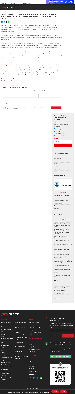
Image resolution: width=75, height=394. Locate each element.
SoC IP (2, 350)
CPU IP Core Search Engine (60, 295)
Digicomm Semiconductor (59, 203)
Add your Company (33, 368)
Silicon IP (3, 352)
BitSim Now (56, 208)
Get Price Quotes (22, 3)
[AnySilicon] (10, 7)
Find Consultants (57, 298)
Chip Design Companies (6, 357)
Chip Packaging (57, 163)
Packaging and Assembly (34, 349)
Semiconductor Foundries (7, 329)
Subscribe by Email (68, 336)
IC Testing (56, 166)
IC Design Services (5, 362)
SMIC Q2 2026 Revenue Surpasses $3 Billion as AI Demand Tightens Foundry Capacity (62, 225)
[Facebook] (4, 22)
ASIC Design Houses (58, 158)
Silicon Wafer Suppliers (20, 327)
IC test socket (18, 349)
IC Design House (5, 355)
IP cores (3, 342)
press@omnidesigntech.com (15, 81)
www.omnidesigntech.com (45, 75)
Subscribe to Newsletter (35, 371)
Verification (58, 131)
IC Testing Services (33, 352)
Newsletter (14, 3)
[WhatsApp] (8, 22)
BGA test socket (18, 351)
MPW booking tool (33, 335)
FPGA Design (57, 171)
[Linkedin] (2, 22)
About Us (3, 3)
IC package (17, 332)
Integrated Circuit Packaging (21, 337)
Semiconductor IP (59, 135)
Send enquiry (56, 108)
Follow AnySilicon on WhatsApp (61, 356)
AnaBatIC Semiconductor (59, 211)
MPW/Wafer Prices (33, 347)
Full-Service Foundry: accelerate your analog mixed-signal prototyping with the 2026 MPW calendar (63, 261)
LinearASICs (63, 192)
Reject (63, 391)
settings (47, 392)
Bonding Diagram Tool (59, 293)
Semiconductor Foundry (20, 322)
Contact (30, 3)
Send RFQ (31, 366)
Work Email (57, 139)
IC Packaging (4, 331)
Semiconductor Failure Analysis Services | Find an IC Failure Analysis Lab (63, 245)
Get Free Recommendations (63, 145)
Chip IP (2, 347)
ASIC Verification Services (20, 346)
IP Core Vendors (57, 169)
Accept (55, 391)
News (8, 3)
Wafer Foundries (57, 161)
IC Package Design (19, 339)
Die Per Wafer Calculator (59, 290)
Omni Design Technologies (8, 65)
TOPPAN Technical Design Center (61, 200)
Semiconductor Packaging (20, 335)
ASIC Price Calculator (58, 285)
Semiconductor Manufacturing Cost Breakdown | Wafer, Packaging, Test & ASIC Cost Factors (62, 256)
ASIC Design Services (60, 129)
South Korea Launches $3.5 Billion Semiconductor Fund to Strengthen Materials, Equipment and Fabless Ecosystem (62, 231)
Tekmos (55, 205)
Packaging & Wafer (60, 133)
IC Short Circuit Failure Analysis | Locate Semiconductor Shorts (62, 237)
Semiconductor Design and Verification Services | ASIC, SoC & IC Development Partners (62, 271)
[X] (6, 22)
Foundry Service (18, 325)
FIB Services (17, 354)
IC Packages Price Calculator (60, 287)
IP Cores (31, 344)
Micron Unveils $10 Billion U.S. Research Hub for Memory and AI (62, 220)
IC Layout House (5, 360)
